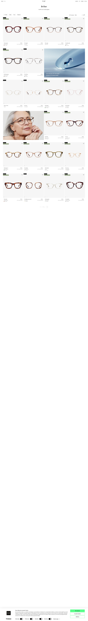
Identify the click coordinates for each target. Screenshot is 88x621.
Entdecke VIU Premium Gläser (52, 75)
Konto (76, 1)
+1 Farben (5, 45)
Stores (82, 1)
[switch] (31, 619)
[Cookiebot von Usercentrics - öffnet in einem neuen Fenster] (8, 619)
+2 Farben (47, 138)
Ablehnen (77, 616)
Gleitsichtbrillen (8, 137)
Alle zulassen (77, 610)
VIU (44, 1)
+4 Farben (5, 76)
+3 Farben (26, 45)
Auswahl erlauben (77, 613)
